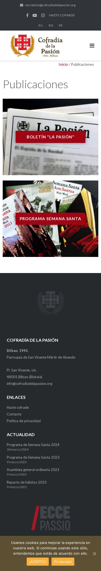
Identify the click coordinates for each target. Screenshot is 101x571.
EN (51, 25)
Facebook (27, 15)
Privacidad (63, 561)
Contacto (14, 414)
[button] (50, 137)
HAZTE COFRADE (62, 15)
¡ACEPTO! (37, 561)
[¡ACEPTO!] (94, 553)
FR (60, 25)
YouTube (35, 15)
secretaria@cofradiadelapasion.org (50, 5)
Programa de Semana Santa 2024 (33, 445)
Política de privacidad (24, 421)
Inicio (63, 64)
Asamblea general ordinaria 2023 (33, 469)
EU (41, 25)
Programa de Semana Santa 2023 (33, 457)
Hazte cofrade (18, 407)
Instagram (43, 15)
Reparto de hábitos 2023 (27, 482)
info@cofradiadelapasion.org (29, 383)
